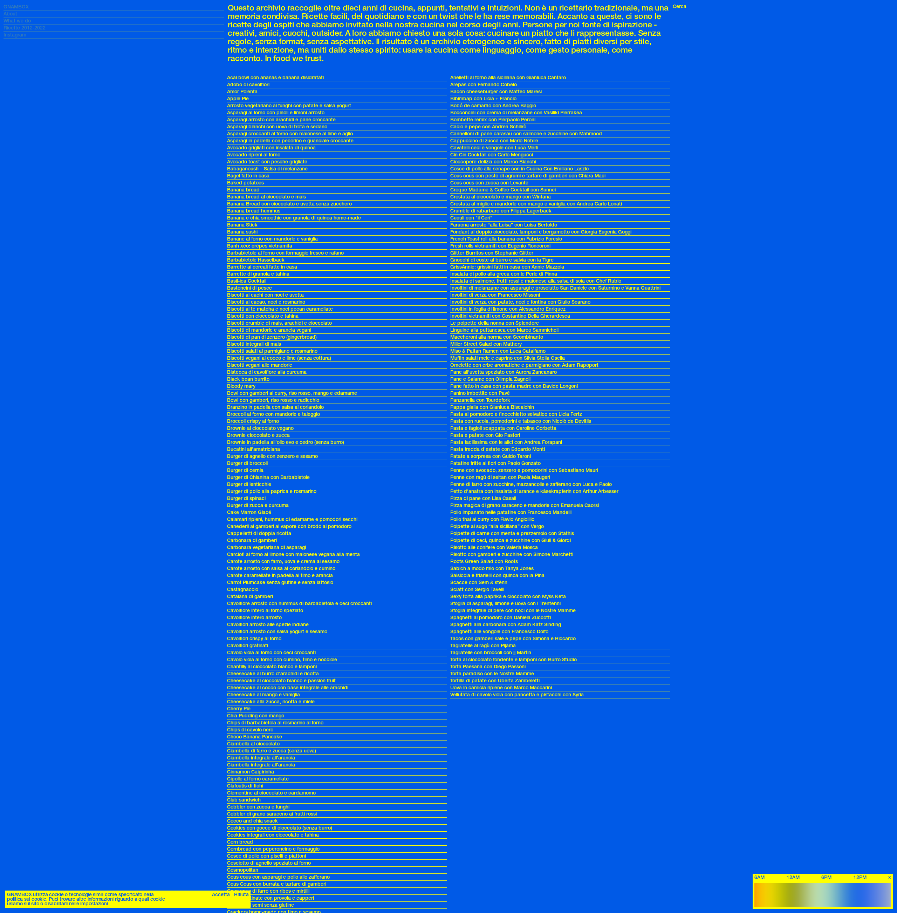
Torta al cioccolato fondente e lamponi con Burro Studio (513, 659)
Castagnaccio (242, 589)
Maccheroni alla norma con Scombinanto (496, 337)
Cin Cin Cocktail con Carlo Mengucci (491, 154)
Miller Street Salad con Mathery (486, 344)
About (10, 13)
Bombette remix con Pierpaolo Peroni (492, 119)
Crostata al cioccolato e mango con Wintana (500, 196)
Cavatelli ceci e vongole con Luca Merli (494, 147)
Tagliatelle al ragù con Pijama (483, 645)
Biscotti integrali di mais (254, 344)
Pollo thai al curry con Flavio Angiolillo (492, 519)
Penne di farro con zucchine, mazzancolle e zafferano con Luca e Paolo (531, 484)
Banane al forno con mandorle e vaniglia (272, 239)
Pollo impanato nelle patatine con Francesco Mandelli (510, 512)
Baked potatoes (245, 182)
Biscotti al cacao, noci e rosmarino (266, 302)
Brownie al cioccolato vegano (260, 428)
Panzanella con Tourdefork (480, 400)
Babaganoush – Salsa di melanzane (267, 168)
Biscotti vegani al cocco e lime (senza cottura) (279, 358)
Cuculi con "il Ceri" (471, 218)
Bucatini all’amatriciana (253, 449)
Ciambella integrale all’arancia (261, 757)
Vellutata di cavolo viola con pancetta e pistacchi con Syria (517, 694)
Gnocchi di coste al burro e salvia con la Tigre (502, 260)
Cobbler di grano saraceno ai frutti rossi (272, 814)
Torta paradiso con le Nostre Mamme (492, 673)
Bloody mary (241, 386)
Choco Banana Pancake (254, 736)
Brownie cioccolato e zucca (258, 435)
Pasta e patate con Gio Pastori (485, 435)
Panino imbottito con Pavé (480, 393)
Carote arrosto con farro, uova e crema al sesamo (283, 561)
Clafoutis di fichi (245, 786)
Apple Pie (238, 98)
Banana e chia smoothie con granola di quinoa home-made (294, 218)
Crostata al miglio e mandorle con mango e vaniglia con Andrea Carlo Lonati (536, 204)
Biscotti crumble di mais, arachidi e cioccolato (279, 323)
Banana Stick (242, 225)
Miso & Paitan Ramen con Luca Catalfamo (498, 351)
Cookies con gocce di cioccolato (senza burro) (279, 828)
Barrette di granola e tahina (258, 274)
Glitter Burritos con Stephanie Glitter (491, 253)
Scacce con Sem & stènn (478, 582)
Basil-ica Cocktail (246, 281)
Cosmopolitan (242, 870)
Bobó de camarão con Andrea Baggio (493, 105)
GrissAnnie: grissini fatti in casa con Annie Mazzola (507, 267)
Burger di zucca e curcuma (258, 505)
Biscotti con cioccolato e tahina (263, 316)
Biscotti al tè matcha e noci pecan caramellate (280, 309)
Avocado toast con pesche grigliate (267, 161)
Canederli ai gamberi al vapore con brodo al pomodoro (289, 526)
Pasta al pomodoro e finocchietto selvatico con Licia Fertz (516, 414)
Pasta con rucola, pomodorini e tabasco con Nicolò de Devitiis (520, 421)
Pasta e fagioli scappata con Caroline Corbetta (503, 428)
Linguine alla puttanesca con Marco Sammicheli (504, 330)
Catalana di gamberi (250, 596)
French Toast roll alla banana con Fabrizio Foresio (506, 239)
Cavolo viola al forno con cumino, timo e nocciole (282, 659)
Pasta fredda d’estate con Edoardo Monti (497, 449)
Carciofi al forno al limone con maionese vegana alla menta (293, 554)
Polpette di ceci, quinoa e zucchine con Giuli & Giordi (510, 540)
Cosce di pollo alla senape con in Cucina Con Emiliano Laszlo (519, 168)
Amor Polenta (242, 91)
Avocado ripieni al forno (253, 154)
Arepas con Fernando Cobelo (483, 84)
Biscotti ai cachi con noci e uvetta (265, 295)
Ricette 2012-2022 (25, 28)
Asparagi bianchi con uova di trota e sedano (277, 126)
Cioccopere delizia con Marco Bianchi (493, 161)
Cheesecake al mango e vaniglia (263, 694)
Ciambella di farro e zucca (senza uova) (271, 750)
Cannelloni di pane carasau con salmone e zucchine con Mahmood (526, 133)
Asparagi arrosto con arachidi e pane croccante (281, 119)
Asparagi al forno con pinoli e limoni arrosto (275, 112)
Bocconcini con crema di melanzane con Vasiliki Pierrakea (516, 112)
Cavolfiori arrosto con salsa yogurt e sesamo (277, 631)
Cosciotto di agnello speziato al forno (269, 863)
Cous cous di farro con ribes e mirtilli (268, 891)
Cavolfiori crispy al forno (254, 638)
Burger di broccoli (247, 463)
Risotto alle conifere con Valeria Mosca (494, 547)
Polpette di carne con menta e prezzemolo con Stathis (512, 533)
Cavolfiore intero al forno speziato (265, 610)
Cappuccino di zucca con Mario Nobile (494, 140)
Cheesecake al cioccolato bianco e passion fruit (281, 680)
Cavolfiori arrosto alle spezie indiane (268, 624)
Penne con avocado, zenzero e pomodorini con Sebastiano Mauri (524, 470)
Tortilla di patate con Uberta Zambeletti (495, 680)
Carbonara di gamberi (252, 540)
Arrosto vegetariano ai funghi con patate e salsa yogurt (289, 105)
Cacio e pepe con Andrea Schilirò (488, 126)
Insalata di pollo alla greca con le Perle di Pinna (503, 274)
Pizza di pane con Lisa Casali (483, 498)
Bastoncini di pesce (249, 288)
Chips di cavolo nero (250, 729)
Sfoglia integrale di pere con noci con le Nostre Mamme (513, 610)
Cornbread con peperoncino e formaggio (273, 849)
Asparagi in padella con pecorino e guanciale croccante (290, 140)
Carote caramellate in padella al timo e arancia (280, 575)
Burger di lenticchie (249, 484)
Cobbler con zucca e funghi (258, 807)
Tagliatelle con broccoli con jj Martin (490, 652)
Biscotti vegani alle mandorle (259, 365)
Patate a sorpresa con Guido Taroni (490, 456)
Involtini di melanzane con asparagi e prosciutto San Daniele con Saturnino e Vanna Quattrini (555, 288)
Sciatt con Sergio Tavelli (477, 589)
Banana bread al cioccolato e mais (266, 196)
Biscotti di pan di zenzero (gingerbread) (272, 337)
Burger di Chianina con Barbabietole (268, 477)
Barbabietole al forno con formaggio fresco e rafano (285, 253)
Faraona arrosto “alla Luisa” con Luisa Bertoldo (503, 225)
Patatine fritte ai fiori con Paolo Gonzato (495, 463)
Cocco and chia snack (252, 821)
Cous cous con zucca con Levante (489, 182)
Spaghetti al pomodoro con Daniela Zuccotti (500, 617)
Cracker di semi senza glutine (260, 905)
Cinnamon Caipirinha (250, 772)
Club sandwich (244, 800)
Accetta (221, 894)
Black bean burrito (248, 379)
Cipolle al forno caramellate (258, 779)
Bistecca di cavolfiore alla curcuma (267, 372)
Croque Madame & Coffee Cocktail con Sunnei (503, 189)
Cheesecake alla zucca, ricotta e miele (271, 701)
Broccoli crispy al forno (253, 421)
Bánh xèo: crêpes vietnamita (259, 246)
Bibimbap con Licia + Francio (483, 98)
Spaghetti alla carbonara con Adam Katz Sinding (505, 624)
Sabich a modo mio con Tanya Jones (492, 568)
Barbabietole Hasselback (256, 260)
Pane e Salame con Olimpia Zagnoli (490, 379)
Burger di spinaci (246, 498)
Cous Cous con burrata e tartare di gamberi (276, 884)
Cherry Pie (239, 708)
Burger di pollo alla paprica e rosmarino (271, 491)
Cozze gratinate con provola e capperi (270, 898)
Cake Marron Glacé (249, 512)
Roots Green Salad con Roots (484, 561)
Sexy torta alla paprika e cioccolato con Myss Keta (508, 596)
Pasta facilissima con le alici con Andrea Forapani (506, 442)
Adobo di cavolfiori (248, 84)
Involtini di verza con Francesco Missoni (495, 295)
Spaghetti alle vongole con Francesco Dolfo (499, 631)
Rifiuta (241, 894)
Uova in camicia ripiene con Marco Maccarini (501, 687)
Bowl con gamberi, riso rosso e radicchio (273, 400)
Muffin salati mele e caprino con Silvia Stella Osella (507, 358)
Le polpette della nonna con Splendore (494, 323)
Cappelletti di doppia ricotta (259, 533)
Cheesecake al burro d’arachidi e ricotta (273, 673)
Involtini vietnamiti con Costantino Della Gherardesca (510, 316)
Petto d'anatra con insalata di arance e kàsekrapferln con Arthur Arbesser (534, 491)
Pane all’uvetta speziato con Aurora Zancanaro (503, 372)
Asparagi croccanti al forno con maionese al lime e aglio (290, 133)
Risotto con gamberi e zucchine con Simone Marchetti (511, 554)
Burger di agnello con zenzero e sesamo (272, 456)
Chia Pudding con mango (255, 715)
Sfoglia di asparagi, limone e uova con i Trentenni (505, 603)
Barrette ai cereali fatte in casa (262, 267)
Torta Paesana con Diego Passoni (488, 666)
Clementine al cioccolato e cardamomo (271, 793)
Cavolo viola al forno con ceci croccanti (271, 652)
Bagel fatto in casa (248, 175)
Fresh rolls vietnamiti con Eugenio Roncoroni (500, 246)
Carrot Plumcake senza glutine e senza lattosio (280, 582)
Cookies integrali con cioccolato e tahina (273, 835)
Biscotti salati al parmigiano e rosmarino (272, 351)
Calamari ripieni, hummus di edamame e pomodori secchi (292, 519)
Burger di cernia (245, 470)
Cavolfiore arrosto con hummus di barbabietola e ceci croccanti (299, 603)
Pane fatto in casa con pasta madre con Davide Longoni (514, 386)
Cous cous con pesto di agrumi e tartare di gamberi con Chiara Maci (527, 175)
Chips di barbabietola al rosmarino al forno (275, 722)
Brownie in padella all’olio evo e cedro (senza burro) (285, 442)
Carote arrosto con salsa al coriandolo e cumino (281, 568)
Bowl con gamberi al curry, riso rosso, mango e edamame (292, 393)
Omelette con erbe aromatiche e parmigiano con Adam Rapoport (524, 365)
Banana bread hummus (253, 211)
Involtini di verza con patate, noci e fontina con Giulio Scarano (520, 302)
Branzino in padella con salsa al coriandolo (275, 407)
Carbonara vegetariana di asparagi (266, 547)
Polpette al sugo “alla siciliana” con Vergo (497, 526)
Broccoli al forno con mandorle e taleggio (273, 414)
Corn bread (240, 842)
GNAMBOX (16, 6)
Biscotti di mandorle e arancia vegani (269, 330)
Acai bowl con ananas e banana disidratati (275, 77)
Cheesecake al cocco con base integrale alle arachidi (287, 687)
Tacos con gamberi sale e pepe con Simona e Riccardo (513, 638)
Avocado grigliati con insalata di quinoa (271, 147)
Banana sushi (242, 232)
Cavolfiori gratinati (247, 645)
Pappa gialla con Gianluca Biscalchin (492, 407)
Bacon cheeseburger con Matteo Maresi (496, 91)
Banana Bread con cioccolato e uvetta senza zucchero (289, 204)
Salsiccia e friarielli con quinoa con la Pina (497, 575)
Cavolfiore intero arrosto (254, 617)
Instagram (15, 35)
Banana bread (243, 189)
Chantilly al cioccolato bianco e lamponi (272, 666)
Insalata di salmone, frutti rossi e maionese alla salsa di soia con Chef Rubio (535, 281)
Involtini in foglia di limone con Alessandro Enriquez (508, 309)
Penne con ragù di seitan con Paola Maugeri (500, 477)
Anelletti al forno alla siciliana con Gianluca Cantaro (508, 77)
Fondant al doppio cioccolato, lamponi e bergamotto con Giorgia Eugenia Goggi (540, 232)
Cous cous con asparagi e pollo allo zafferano (278, 877)
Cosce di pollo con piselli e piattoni (266, 856)
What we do (17, 20)
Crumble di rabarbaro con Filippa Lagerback (501, 211)
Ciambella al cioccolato (253, 743)
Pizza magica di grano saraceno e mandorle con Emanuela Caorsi (524, 505)
